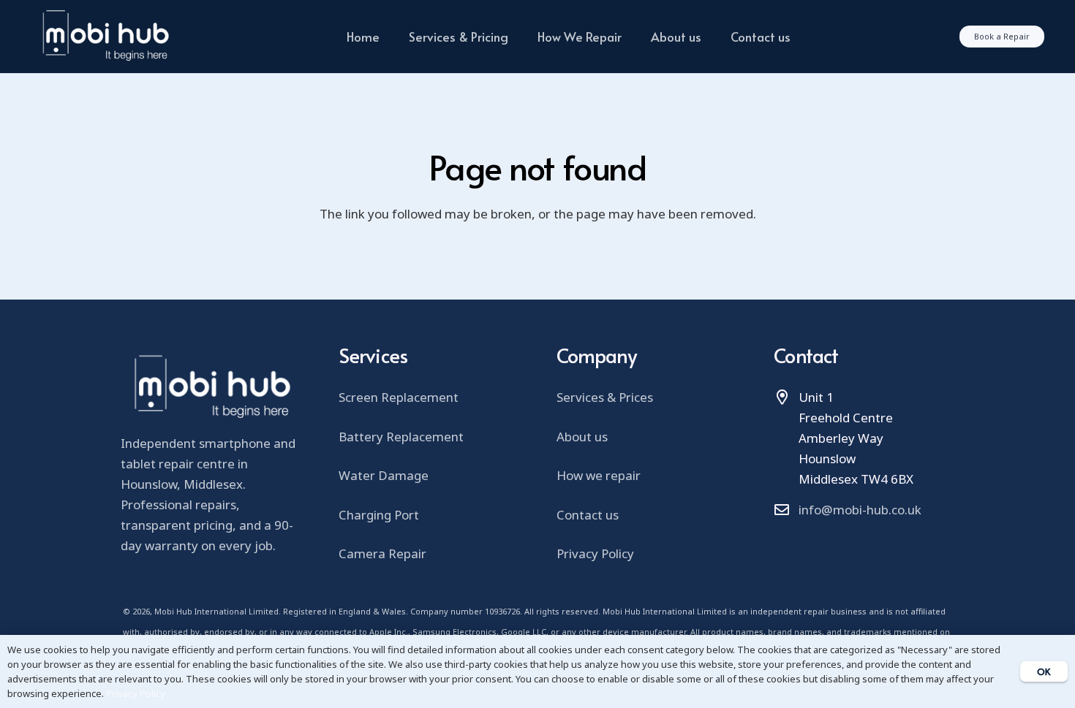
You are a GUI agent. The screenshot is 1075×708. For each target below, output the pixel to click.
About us (582, 436)
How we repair (599, 475)
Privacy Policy (595, 553)
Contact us (588, 514)
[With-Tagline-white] (104, 36)
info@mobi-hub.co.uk (860, 509)
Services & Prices (605, 397)
